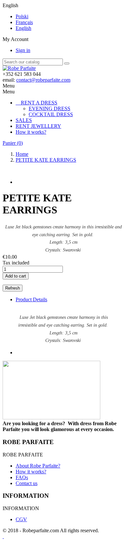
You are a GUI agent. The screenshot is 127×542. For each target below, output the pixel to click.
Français (24, 22)
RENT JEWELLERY (38, 126)
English (23, 28)
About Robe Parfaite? (38, 465)
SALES (24, 120)
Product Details (31, 299)
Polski (22, 16)
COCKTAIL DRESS (51, 114)
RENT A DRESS (39, 102)
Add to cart (15, 276)
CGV (21, 519)
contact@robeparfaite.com (43, 80)
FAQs (22, 477)
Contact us (26, 483)
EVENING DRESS (49, 108)
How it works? (31, 132)
